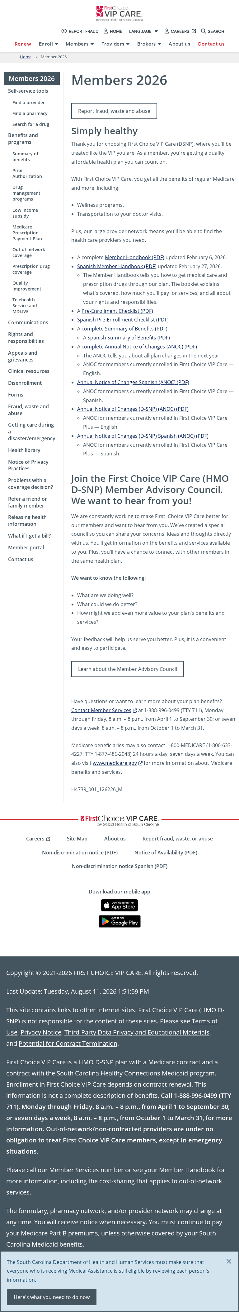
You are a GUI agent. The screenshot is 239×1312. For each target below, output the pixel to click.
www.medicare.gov (115, 763)
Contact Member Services (101, 710)
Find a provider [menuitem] (28, 102)
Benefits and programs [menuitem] (23, 138)
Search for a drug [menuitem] (30, 124)
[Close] (229, 1261)
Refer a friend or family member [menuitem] (27, 502)
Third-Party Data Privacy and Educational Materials (136, 1032)
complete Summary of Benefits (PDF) (124, 328)
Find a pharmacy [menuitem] (30, 113)
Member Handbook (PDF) (134, 257)
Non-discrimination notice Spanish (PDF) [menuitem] (119, 866)
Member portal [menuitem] (26, 547)
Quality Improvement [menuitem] (26, 286)
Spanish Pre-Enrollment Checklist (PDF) (123, 319)
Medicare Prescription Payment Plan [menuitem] (27, 233)
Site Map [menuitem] (77, 838)
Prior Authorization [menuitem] (27, 173)
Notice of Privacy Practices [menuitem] (28, 465)
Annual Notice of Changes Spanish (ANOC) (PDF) (133, 382)
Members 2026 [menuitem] (32, 78)
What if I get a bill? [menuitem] (29, 535)
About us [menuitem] (179, 43)
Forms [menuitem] (15, 394)
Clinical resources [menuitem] (28, 371)
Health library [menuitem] (24, 450)
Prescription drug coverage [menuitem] (31, 269)
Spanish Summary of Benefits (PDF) (128, 337)
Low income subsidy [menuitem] (25, 213)
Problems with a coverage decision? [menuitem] (30, 483)
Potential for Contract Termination (68, 1043)
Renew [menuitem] (23, 43)
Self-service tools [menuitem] (28, 90)
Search (216, 31)
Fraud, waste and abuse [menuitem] (28, 410)
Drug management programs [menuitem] (26, 193)
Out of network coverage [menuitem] (28, 252)
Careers (180, 31)
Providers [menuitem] (112, 43)
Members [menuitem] (77, 43)
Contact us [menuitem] (211, 43)
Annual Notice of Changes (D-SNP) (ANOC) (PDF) (133, 409)
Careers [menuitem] (35, 838)
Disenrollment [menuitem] (25, 382)
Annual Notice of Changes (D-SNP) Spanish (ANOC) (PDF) (143, 435)
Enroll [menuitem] (46, 43)
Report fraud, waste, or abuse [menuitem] (178, 838)
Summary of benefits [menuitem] (25, 156)
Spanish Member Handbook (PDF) (117, 266)
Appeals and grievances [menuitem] (22, 356)
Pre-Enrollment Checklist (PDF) (117, 311)
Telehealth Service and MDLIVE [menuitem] (24, 305)
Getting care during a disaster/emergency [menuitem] (31, 431)
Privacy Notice (41, 1032)
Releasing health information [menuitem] (27, 520)
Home (116, 31)
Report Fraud (84, 31)
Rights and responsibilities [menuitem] (26, 337)
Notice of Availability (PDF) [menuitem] (165, 852)
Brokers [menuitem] (146, 43)
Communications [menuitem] (28, 322)
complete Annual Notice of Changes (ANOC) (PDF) (139, 346)
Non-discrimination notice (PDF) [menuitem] (80, 852)
